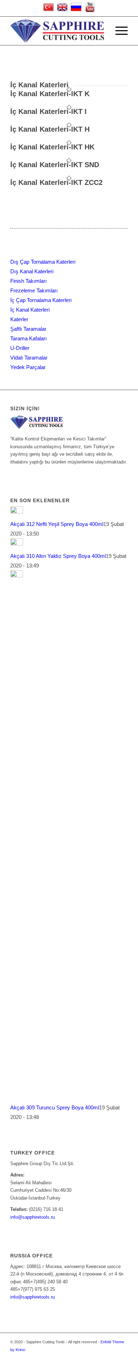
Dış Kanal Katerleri (31, 271)
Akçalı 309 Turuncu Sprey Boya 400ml (54, 1107)
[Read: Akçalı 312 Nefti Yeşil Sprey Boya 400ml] (16, 512)
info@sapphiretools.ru (32, 1217)
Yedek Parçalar (28, 367)
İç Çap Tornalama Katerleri (40, 300)
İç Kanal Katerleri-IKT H (50, 129)
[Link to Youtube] (112, 1357)
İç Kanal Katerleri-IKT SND (54, 165)
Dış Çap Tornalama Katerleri (42, 262)
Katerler (19, 319)
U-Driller (19, 348)
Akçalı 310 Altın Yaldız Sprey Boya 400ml (58, 556)
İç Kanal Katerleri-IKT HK (52, 147)
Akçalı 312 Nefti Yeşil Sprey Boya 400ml (56, 524)
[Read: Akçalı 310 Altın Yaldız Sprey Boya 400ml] (16, 544)
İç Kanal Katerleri (30, 310)
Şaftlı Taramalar (28, 329)
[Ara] (101, 31)
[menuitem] (101, 31)
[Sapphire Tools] (57, 31)
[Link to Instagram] (122, 1357)
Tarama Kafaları (28, 338)
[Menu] (118, 31)
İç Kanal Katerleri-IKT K (50, 94)
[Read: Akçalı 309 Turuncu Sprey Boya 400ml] (16, 575)
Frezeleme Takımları (34, 290)
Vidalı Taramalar (28, 358)
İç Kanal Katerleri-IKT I (48, 111)
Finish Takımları (28, 281)
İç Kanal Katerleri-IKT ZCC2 (56, 182)
